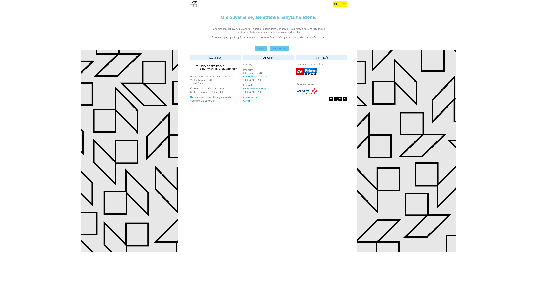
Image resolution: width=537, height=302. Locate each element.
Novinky (215, 57)
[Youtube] (340, 99)
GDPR (246, 101)
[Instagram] (336, 99)
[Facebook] (331, 99)
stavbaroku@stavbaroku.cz (256, 77)
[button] (340, 4)
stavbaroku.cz (250, 97)
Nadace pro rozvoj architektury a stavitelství (211, 97)
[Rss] (345, 99)
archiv (268, 57)
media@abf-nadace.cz (254, 89)
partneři (321, 57)
